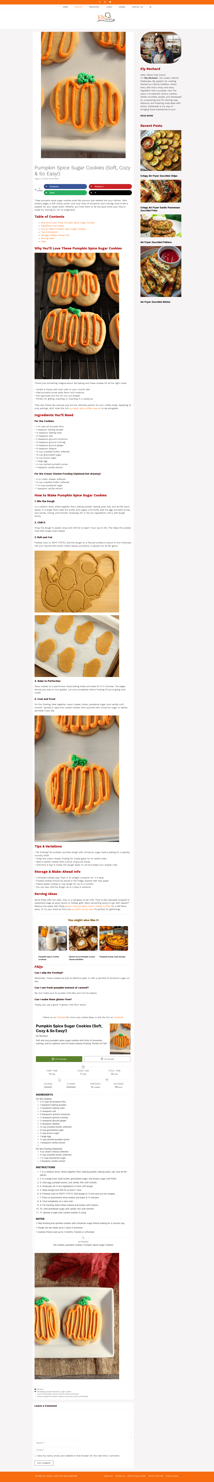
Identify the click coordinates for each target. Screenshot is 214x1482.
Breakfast (94, 7)
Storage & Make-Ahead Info (55, 235)
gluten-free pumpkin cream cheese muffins (88, 906)
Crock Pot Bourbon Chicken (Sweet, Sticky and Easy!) (58, 1394)
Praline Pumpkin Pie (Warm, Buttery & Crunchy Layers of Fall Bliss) (62, 1396)
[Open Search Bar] (150, 7)
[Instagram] (105, 2)
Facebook (119, 1017)
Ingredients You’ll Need (52, 226)
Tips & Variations (49, 232)
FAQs (43, 241)
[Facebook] (100, 2)
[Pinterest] (110, 2)
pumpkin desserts (53, 1392)
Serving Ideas (47, 238)
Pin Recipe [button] (109, 1059)
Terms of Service (155, 1476)
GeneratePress (70, 1476)
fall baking (41, 1392)
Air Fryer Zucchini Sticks (155, 301)
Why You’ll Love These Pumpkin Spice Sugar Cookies (68, 222)
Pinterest (61, 1017)
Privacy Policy (172, 1476)
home (65, 7)
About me (108, 1476)
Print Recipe (60, 1059)
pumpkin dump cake (82, 909)
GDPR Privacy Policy (136, 1476)
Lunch (109, 7)
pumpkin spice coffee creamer (85, 408)
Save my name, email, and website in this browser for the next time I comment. (78, 1455)
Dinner (122, 7)
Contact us (137, 7)
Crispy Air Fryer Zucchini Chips (158, 175)
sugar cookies (66, 1392)
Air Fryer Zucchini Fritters (156, 242)
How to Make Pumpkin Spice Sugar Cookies (63, 229)
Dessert (79, 7)
